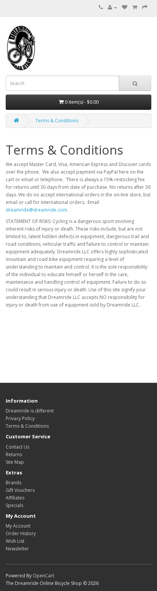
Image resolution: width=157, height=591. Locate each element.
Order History (21, 533)
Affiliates (15, 498)
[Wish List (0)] (124, 7)
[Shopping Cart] (134, 7)
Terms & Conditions (56, 120)
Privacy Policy (20, 418)
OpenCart (43, 575)
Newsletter (17, 548)
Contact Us (17, 447)
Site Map (15, 462)
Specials (14, 505)
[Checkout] (144, 7)
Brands (13, 482)
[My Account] (112, 7)
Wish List (15, 541)
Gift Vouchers (20, 490)
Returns (14, 454)
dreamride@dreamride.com (36, 210)
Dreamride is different (30, 411)
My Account (18, 526)
